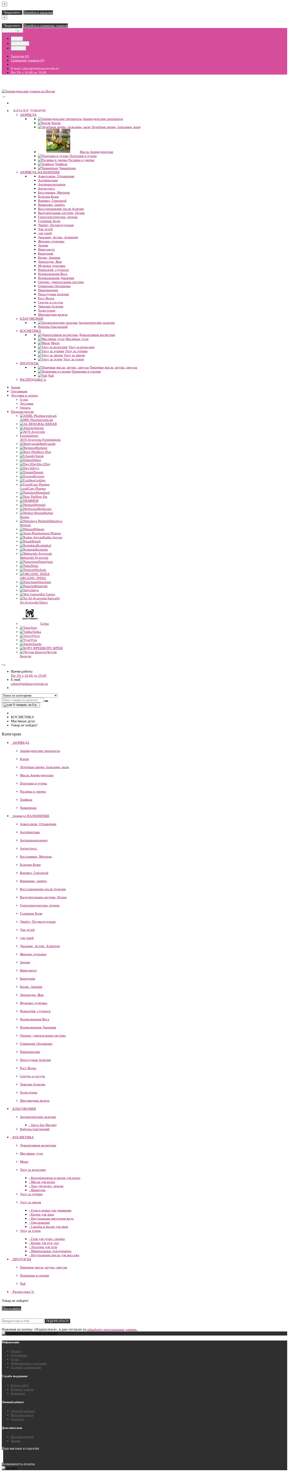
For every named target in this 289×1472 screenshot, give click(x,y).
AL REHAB (48, 424)
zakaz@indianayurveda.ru (29, 684)
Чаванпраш (67, 168)
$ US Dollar (20, 43)
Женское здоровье (51, 241)
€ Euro (17, 38)
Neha (34, 566)
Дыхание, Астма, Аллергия (58, 237)
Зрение (43, 245)
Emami (38, 472)
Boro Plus (44, 452)
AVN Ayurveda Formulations (40, 439)
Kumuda (42, 549)
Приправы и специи (86, 371)
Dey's (35, 468)
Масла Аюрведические (96, 152)
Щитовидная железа (53, 314)
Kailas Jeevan (52, 537)
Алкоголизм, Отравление (56, 176)
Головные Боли (49, 221)
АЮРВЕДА (28, 115)
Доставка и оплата (24, 395)
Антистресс (46, 188)
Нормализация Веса (52, 274)
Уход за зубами (76, 351)
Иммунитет (46, 249)
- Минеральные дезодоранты (50, 1251)
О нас (24, 399)
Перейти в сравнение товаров (46, 25)
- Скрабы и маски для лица (48, 1226)
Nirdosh (40, 570)
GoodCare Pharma (33, 488)
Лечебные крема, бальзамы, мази (115, 127)
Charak (39, 456)
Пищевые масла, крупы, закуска (113, 367)
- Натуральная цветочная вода (51, 1218)
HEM (34, 500)
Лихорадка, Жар (50, 261)
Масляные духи (77, 339)
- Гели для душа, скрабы (47, 1239)
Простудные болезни (53, 294)
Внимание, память (51, 205)
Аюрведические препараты (103, 119)
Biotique (41, 448)
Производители (22, 411)
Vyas (33, 640)
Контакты (18, 1393)
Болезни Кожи (48, 196)
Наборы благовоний (53, 327)
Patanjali (41, 586)
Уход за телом (73, 359)
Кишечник (45, 253)
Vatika (36, 632)
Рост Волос (46, 298)
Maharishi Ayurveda (34, 557)
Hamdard (43, 492)
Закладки (17, 1419)
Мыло (55, 343)
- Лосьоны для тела (43, 1247)
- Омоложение (39, 1222)
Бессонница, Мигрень (54, 192)
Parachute (44, 582)
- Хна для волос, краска (46, 1186)
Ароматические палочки (97, 322)
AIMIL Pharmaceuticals (36, 420)
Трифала (61, 164)
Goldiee (40, 480)
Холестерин (46, 310)
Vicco (36, 636)
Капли (56, 123)
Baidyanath (48, 444)
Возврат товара (22, 1389)
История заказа (22, 1415)
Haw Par (41, 496)
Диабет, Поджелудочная (56, 225)
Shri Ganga (47, 594)
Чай (51, 375)
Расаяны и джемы (81, 160)
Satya (35, 590)
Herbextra (44, 509)
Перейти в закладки (38, 12)
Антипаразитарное (52, 184)
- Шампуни (37, 1190)
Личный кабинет (23, 1411)
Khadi (36, 541)
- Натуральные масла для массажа (54, 1255)
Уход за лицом (74, 355)
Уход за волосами (81, 347)
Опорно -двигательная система (61, 282)
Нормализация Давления (56, 278)
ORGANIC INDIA (33, 578)
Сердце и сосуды (50, 302)
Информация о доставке (29, 1363)
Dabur (36, 460)
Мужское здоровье (51, 266)
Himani (39, 529)
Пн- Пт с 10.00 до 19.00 (28, 675)
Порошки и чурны (83, 156)
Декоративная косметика (97, 335)
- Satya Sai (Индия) (42, 1125)
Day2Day (44, 464)
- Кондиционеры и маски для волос (55, 1178)
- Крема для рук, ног (44, 1243)
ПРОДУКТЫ (29, 363)
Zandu (37, 644)
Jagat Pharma (51, 533)
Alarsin (39, 428)
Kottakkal (44, 545)
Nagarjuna (45, 561)
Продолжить (12, 12)
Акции (15, 387)
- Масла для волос (42, 1182)
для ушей (45, 233)
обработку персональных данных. (112, 1329)
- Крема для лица (41, 1214)
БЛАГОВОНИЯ (31, 318)
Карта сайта (20, 1385)
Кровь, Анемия (49, 257)
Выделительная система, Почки (61, 213)
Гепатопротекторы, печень (58, 217)
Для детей (45, 229)
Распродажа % (33, 379)
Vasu (33, 627)
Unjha (44, 623)
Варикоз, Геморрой (52, 200)
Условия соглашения (26, 1367)
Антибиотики (48, 180)
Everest (39, 476)
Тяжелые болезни (50, 306)
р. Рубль (18, 48)
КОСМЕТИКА (30, 331)
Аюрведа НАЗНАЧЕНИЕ (40, 172)
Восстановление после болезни (61, 209)
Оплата (25, 407)
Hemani (40, 505)
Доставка (26, 403)
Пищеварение (48, 290)
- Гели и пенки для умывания (50, 1210)
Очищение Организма (54, 286)
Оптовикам (19, 391)
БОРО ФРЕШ (53, 648)
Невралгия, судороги (53, 270)
